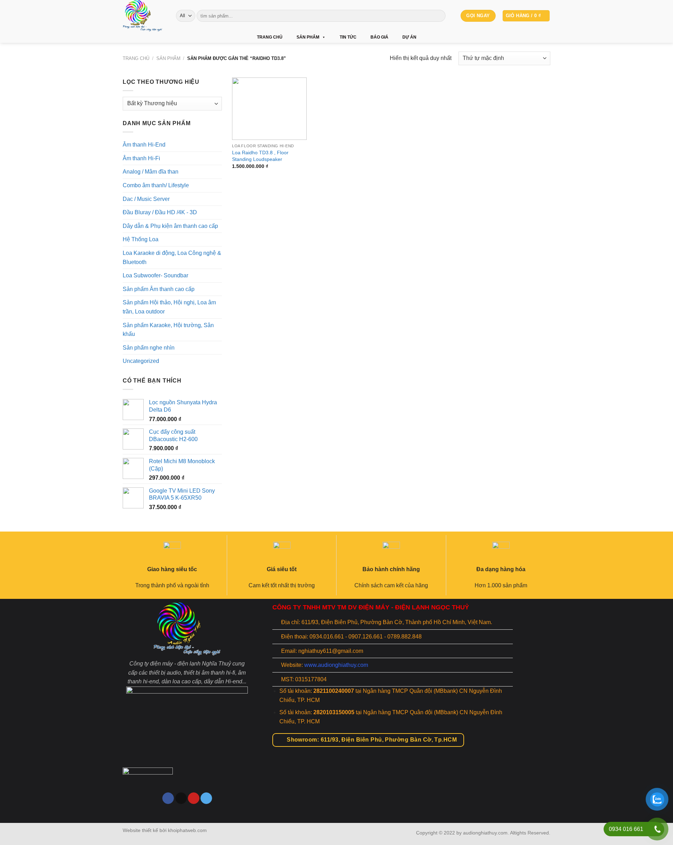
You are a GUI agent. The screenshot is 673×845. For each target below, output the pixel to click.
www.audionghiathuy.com (336, 665)
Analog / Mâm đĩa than (150, 172)
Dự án (409, 37)
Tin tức (348, 37)
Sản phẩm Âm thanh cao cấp (159, 289)
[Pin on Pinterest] (193, 798)
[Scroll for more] (336, 807)
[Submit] (439, 16)
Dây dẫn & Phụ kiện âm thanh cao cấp (170, 226)
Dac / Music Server (146, 199)
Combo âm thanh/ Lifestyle (156, 185)
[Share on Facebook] (168, 798)
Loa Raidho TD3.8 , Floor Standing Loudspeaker (260, 156)
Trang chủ (270, 37)
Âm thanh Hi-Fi (141, 158)
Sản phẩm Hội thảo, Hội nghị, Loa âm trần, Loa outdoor (169, 307)
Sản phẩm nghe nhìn (149, 348)
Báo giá (379, 37)
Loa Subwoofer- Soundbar (155, 275)
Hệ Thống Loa (140, 239)
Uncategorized (141, 361)
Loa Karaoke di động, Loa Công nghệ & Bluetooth (172, 257)
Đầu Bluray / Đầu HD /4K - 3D (160, 212)
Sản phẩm (308, 37)
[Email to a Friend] (181, 798)
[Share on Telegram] (206, 798)
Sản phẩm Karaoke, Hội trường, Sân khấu (168, 329)
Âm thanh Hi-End (144, 145)
